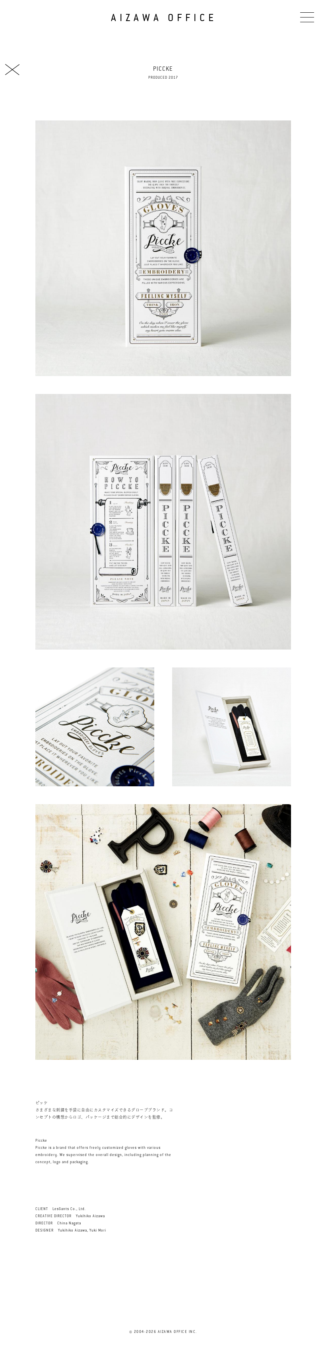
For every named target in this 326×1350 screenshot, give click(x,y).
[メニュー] (307, 17)
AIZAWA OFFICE (164, 18)
